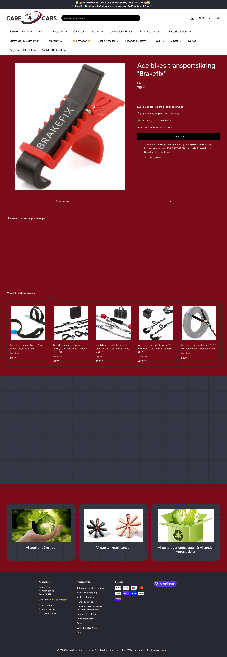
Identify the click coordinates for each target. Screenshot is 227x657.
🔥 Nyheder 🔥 (81, 40)
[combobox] (100, 18)
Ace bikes (27, 293)
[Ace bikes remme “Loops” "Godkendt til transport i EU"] (28, 332)
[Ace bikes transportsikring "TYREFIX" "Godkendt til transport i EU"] (199, 332)
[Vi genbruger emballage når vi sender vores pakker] (185, 525)
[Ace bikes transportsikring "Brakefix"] (24, 254)
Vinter (175, 40)
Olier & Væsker (106, 40)
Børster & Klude (19, 31)
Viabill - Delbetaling (54, 50)
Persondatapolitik (86, 618)
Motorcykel (56, 40)
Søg (79, 632)
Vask (159, 40)
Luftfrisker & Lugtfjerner (25, 40)
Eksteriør (58, 31)
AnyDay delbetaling (87, 592)
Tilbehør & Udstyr (135, 40)
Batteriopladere (178, 31)
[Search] (137, 18)
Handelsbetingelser (86, 602)
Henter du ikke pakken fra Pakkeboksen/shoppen (89, 608)
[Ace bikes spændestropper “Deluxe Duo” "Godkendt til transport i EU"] (156, 334)
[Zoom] (70, 126)
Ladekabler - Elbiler (120, 31)
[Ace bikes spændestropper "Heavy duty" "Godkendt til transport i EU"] (70, 334)
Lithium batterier (149, 31)
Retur (79, 623)
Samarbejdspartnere (87, 628)
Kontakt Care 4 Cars (87, 614)
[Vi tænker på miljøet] (41, 525)
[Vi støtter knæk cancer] (113, 525)
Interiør (95, 31)
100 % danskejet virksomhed (91, 588)
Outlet (192, 40)
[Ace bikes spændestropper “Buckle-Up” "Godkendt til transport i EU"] (113, 334)
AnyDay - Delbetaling (23, 50)
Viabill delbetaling (86, 597)
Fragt (150, 127)
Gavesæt (78, 31)
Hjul (41, 31)
